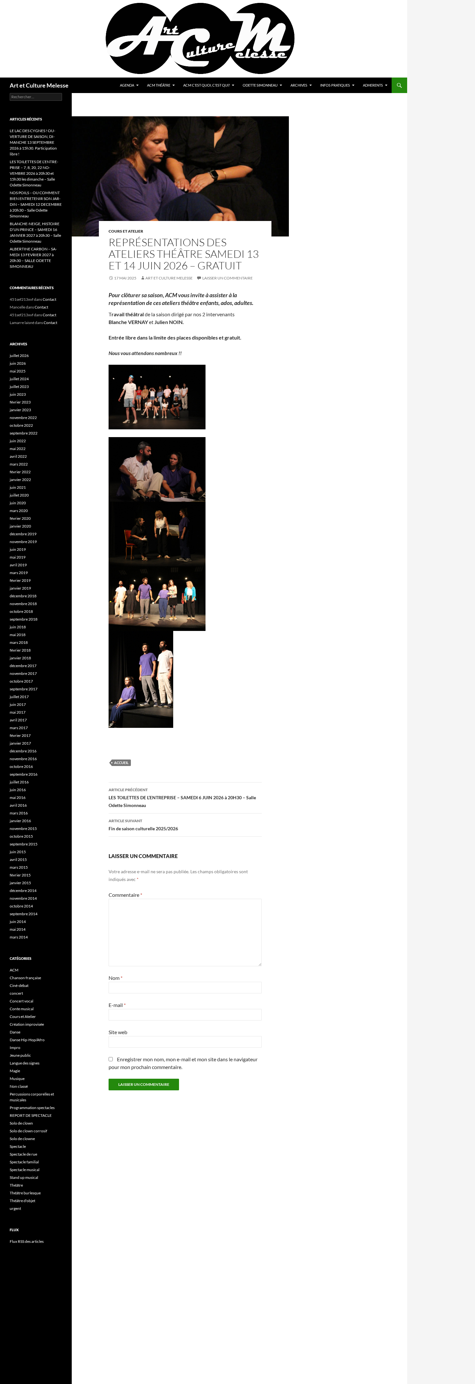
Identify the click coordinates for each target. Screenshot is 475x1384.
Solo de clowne (22, 1138)
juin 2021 (18, 487)
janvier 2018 (20, 657)
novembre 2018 (23, 603)
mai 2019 (18, 557)
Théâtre (16, 1185)
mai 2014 (18, 929)
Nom (115, 978)
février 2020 (20, 518)
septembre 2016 (23, 774)
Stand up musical (24, 1177)
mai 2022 (18, 448)
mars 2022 (19, 464)
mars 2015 (19, 867)
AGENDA (127, 85)
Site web (118, 1032)
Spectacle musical (24, 1169)
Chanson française (25, 977)
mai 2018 (18, 634)
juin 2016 (18, 789)
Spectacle (18, 1146)
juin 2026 (18, 363)
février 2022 (20, 471)
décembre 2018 (23, 595)
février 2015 (20, 875)
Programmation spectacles (32, 1107)
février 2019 (20, 580)
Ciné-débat (19, 985)
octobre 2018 (21, 611)
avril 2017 (18, 720)
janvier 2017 (20, 743)
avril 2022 (18, 456)
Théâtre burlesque (25, 1192)
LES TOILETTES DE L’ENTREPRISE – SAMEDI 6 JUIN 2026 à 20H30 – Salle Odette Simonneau (182, 797)
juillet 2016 (19, 782)
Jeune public (20, 1055)
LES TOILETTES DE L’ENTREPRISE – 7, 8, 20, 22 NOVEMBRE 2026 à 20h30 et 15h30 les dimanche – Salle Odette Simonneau (34, 173)
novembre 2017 (23, 673)
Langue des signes (24, 1063)
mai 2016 (18, 797)
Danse (15, 1032)
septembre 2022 (23, 433)
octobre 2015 (21, 836)
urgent (15, 1208)
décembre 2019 (23, 533)
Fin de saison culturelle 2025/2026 (143, 824)
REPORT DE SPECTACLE (31, 1115)
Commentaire (125, 895)
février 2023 (20, 402)
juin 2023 (18, 394)
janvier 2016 (20, 820)
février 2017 (20, 735)
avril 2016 (18, 805)
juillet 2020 (19, 495)
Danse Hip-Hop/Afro (27, 1039)
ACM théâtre (158, 85)
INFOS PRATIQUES (335, 85)
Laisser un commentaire (227, 278)
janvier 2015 (20, 882)
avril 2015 (18, 859)
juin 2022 (18, 440)
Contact (49, 299)
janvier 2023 (20, 409)
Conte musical (22, 1008)
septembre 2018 (23, 619)
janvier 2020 (20, 526)
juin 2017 (18, 704)
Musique (17, 1078)
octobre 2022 (21, 425)
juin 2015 (18, 851)
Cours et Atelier (126, 231)
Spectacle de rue (23, 1154)
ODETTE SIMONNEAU (260, 85)
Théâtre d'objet (22, 1200)
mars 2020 (19, 510)
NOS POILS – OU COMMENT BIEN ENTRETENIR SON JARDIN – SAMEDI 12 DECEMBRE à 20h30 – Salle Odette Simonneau (36, 204)
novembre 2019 (23, 541)
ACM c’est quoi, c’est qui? (206, 85)
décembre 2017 (23, 665)
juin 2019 (18, 549)
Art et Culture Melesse (39, 85)
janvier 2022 (20, 479)
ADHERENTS (373, 85)
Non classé (19, 1086)
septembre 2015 (23, 844)
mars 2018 (19, 642)
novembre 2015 (23, 828)
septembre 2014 (23, 913)
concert (16, 993)
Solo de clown (21, 1123)
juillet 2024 (19, 378)
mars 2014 (19, 937)
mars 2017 (19, 727)
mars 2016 (19, 813)
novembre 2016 (23, 758)
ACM (14, 970)
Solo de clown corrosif (28, 1130)
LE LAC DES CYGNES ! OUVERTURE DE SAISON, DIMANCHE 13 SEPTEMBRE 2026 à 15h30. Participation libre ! (33, 142)
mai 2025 (18, 371)
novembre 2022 (23, 417)
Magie (15, 1070)
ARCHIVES (298, 85)
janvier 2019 (20, 588)
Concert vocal (21, 1001)
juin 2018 (18, 626)
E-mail (117, 1005)
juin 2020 (18, 502)
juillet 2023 (19, 386)
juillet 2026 (19, 355)
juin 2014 (18, 921)
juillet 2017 (19, 696)
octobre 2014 (21, 906)
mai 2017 (18, 712)
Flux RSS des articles (27, 1241)
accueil (121, 762)
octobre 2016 (21, 766)
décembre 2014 (23, 890)
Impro (15, 1047)
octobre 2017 (21, 681)
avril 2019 (18, 564)
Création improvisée (27, 1024)
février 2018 (20, 650)
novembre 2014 (23, 898)
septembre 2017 (23, 689)
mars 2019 (19, 572)
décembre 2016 (23, 751)
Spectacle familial (24, 1161)
